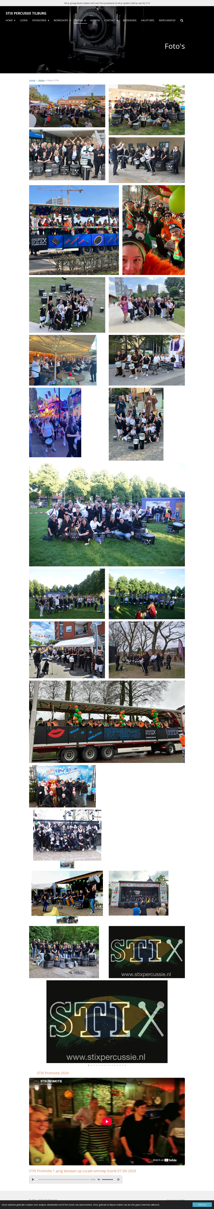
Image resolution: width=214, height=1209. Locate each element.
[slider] (63, 1179)
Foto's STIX (53, 80)
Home (32, 80)
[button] (102, 812)
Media (41, 80)
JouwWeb (181, 1200)
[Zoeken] (182, 20)
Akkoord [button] (202, 1204)
